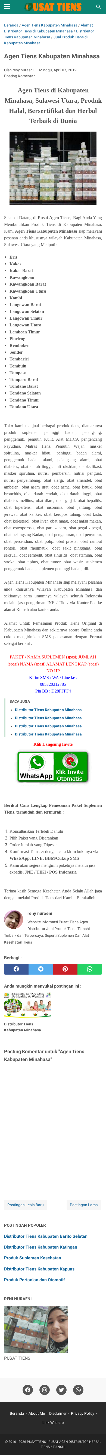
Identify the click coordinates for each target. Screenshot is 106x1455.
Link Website (53, 1422)
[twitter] (41, 969)
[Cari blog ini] (98, 7)
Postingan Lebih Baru (25, 1205)
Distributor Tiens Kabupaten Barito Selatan (46, 1236)
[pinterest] (65, 969)
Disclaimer (58, 1413)
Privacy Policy (82, 1413)
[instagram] (44, 1390)
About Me (37, 1413)
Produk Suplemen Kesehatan (32, 1257)
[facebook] (16, 969)
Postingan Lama (84, 1205)
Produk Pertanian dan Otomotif (34, 1279)
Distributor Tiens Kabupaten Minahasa (48, 710)
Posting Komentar (19, 76)
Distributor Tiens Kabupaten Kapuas (39, 1269)
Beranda (17, 1413)
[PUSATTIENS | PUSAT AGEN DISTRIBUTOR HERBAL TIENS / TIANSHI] (53, 7)
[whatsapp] (89, 969)
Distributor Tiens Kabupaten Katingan (40, 1247)
